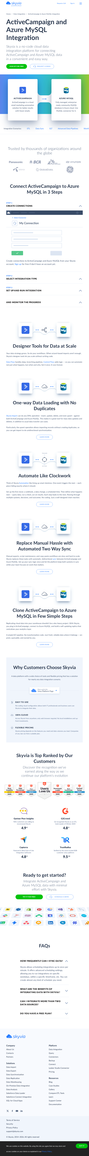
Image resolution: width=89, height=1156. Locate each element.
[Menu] (81, 3)
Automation (24, 483)
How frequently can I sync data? (41, 961)
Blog (50, 1082)
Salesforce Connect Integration (19, 1097)
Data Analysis (11, 1089)
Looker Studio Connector (59, 1068)
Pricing (51, 1072)
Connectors (53, 1057)
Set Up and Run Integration (23, 291)
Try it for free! (29, 897)
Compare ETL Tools (56, 1093)
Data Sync (40, 129)
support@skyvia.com (14, 1131)
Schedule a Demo (62, 897)
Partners (9, 1057)
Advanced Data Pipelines (68, 129)
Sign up (18, 264)
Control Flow (48, 362)
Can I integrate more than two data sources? (40, 1003)
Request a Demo (44, 66)
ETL (28, 129)
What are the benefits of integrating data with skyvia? (40, 990)
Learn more (44, 437)
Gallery (52, 1089)
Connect (52, 1064)
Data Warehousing (13, 1082)
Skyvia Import (11, 416)
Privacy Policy (12, 1128)
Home (8, 14)
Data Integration (19, 14)
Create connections (19, 206)
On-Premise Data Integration (18, 1086)
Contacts (10, 1053)
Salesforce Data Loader (15, 1093)
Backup (52, 1061)
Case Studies (54, 1086)
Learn (51, 1097)
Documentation (55, 1104)
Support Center (55, 1101)
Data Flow (10, 362)
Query (51, 1053)
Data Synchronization (15, 1075)
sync (54, 559)
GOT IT (81, 1146)
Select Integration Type (21, 279)
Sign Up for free (17, 66)
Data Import (11, 1067)
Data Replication (13, 1078)
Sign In (72, 3)
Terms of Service (13, 1120)
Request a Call (61, 3)
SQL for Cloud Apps (14, 1101)
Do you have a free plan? (36, 1014)
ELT (50, 129)
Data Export (11, 1071)
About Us (10, 1049)
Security (9, 1124)
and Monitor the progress (23, 302)
